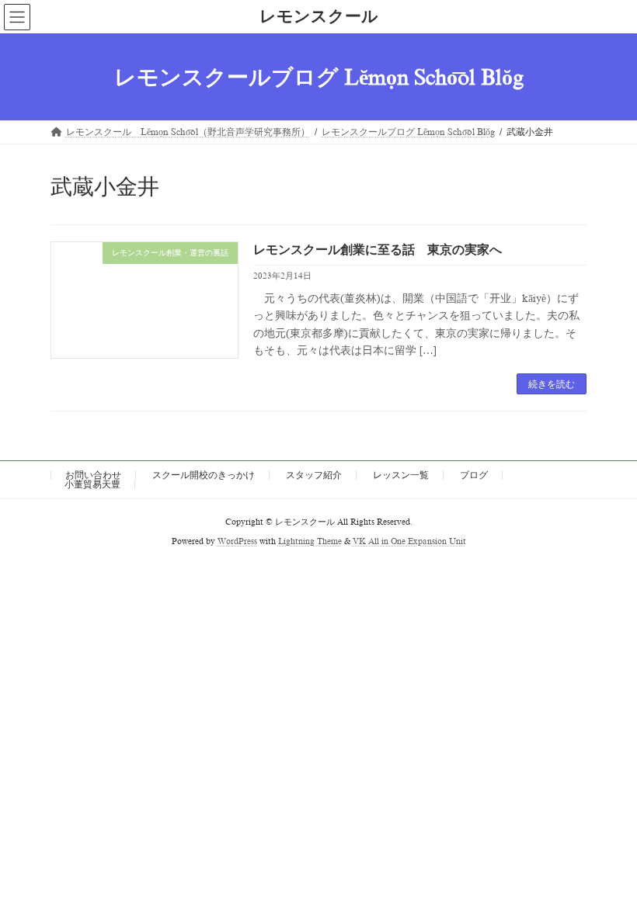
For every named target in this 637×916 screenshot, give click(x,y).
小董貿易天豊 (92, 484)
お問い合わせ (93, 475)
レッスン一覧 (401, 475)
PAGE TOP (609, 871)
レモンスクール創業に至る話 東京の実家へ (377, 250)
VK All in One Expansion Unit (409, 541)
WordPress (237, 541)
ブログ (474, 475)
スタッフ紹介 (314, 475)
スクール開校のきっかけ (203, 475)
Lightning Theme (310, 541)
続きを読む (551, 384)
